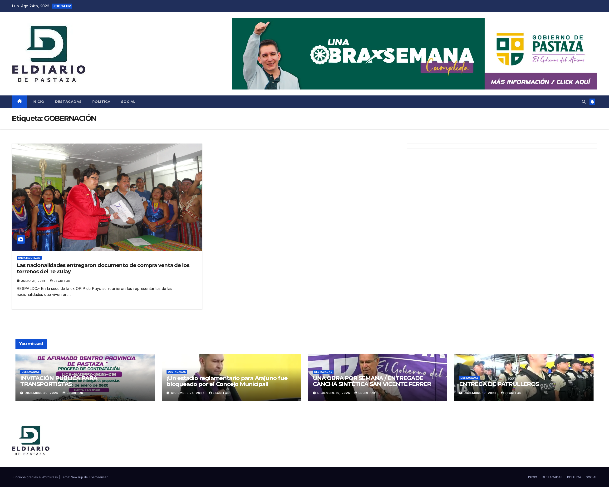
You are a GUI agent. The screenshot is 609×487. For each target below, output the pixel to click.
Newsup (77, 477)
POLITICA (101, 101)
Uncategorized (29, 257)
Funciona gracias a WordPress (35, 477)
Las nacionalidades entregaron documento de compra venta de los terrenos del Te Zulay (103, 268)
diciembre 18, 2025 (480, 393)
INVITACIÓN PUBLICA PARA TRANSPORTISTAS (58, 381)
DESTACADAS (68, 101)
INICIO (38, 101)
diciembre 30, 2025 (42, 393)
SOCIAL (128, 101)
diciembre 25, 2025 (188, 393)
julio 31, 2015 (33, 281)
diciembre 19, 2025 (334, 393)
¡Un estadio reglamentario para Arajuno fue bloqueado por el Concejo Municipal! (227, 381)
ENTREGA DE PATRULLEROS (499, 384)
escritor (62, 281)
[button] (584, 101)
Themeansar (98, 477)
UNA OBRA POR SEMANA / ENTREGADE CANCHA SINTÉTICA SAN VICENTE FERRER (372, 381)
